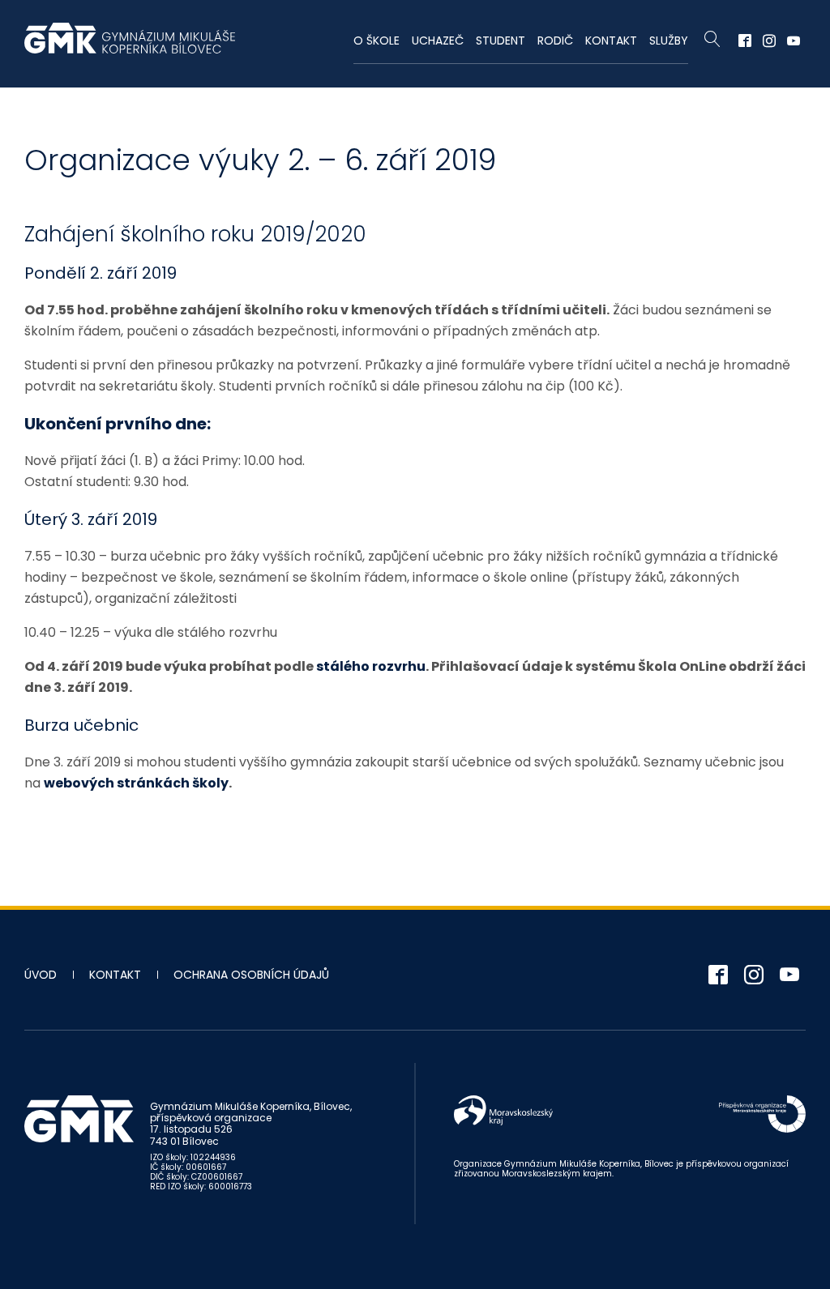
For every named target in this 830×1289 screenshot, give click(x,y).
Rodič (555, 40)
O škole (376, 40)
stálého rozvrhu (371, 666)
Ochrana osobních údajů (251, 975)
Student (500, 40)
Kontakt (611, 40)
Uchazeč (438, 40)
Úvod (40, 975)
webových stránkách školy (136, 783)
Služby (668, 40)
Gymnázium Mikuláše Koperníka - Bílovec (129, 46)
